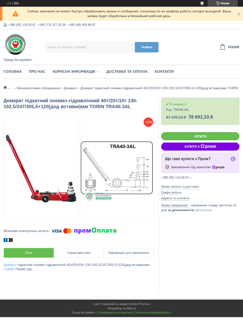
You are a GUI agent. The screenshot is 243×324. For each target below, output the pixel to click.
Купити (200, 136)
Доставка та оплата (127, 71)
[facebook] (6, 241)
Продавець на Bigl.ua (121, 308)
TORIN (9, 269)
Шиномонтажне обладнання (39, 88)
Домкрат (70, 88)
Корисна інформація (74, 71)
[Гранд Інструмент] (24, 44)
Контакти (164, 71)
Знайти (146, 47)
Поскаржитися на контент (115, 312)
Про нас (37, 71)
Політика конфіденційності (153, 312)
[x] (11, 241)
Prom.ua (144, 304)
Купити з (192, 146)
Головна (13, 71)
